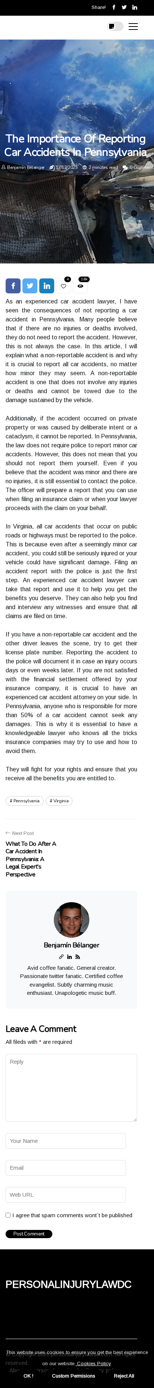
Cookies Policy (93, 1363)
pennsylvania (26, 801)
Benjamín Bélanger (25, 167)
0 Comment (141, 167)
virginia (61, 801)
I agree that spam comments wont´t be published (72, 1215)
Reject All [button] (124, 1376)
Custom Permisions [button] (73, 1376)
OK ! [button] (28, 1376)
